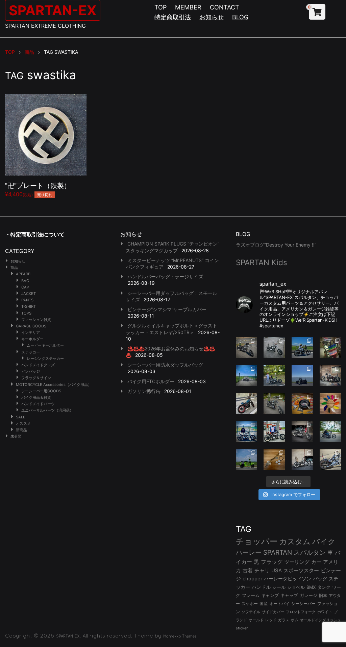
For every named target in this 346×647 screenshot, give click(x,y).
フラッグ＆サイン (36, 377)
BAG (25, 280)
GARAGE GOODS (31, 326)
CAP (25, 287)
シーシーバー (303, 603)
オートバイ (279, 603)
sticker (242, 628)
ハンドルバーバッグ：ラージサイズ (165, 276)
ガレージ (308, 595)
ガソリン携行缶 (143, 391)
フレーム (251, 595)
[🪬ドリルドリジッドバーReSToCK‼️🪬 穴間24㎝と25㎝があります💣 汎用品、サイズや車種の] (330, 459)
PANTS (27, 300)
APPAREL (24, 274)
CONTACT (224, 7)
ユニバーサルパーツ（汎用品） (47, 410)
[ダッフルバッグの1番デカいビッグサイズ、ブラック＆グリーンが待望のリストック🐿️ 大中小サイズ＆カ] (274, 403)
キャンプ (270, 595)
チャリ (262, 571)
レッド (270, 620)
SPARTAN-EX (53, 10)
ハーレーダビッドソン (287, 578)
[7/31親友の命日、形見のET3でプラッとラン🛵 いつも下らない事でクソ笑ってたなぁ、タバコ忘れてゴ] (274, 375)
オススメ (23, 423)
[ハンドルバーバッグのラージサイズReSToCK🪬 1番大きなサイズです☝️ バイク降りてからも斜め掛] (246, 347)
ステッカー (30, 352)
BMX (311, 587)
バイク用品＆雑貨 (36, 397)
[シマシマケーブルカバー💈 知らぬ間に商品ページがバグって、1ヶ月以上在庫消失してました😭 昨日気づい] (330, 347)
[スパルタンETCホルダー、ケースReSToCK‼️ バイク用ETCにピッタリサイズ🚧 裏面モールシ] (330, 375)
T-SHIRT (28, 306)
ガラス (283, 620)
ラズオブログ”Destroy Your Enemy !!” (276, 245)
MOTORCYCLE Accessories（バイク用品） (54, 384)
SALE (20, 417)
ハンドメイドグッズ (38, 365)
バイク (324, 541)
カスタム (295, 541)
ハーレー (249, 552)
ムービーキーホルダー (45, 345)
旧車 (323, 595)
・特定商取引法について (35, 234)
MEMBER (188, 7)
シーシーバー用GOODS (41, 391)
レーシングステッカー (45, 358)
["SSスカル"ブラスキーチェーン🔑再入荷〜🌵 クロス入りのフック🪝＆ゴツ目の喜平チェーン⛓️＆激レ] (274, 459)
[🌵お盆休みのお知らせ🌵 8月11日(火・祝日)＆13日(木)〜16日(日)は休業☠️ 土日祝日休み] (302, 375)
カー (316, 562)
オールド (256, 620)
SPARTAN (277, 552)
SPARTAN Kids (261, 262)
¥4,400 (38, 189)
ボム (294, 620)
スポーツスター (301, 571)
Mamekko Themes (180, 636)
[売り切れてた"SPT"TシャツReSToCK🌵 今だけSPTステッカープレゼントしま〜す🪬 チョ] (274, 431)
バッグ (320, 578)
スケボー (250, 603)
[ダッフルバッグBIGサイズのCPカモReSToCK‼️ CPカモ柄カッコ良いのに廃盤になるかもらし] (302, 459)
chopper (252, 579)
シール (279, 587)
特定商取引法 (172, 17)
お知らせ (211, 17)
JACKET (28, 293)
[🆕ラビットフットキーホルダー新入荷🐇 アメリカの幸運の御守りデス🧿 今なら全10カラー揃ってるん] (330, 403)
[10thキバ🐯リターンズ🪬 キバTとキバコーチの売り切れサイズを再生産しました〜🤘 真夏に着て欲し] (246, 431)
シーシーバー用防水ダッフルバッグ (165, 365)
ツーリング (297, 562)
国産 (264, 603)
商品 (14, 267)
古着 (248, 570)
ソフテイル (251, 611)
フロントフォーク (301, 611)
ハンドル (261, 587)
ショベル (296, 587)
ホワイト (324, 611)
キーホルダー (32, 339)
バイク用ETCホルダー (150, 381)
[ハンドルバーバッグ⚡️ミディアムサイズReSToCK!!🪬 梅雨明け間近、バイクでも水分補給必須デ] (302, 431)
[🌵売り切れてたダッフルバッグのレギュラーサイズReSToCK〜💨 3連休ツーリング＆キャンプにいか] (330, 431)
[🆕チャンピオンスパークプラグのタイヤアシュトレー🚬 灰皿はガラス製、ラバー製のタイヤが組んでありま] (302, 403)
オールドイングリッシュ (320, 620)
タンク (323, 587)
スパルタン (310, 552)
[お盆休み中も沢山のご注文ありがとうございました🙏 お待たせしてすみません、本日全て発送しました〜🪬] (274, 347)
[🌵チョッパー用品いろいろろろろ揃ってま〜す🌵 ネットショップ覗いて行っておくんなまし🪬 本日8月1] (302, 347)
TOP (160, 7)
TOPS (26, 313)
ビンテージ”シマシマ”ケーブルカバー (166, 309)
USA (276, 571)
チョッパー (257, 541)
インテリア (30, 332)
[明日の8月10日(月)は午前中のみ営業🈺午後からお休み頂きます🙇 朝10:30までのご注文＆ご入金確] (246, 375)
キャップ (289, 595)
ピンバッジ (30, 371)
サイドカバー (273, 611)
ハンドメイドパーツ (38, 403)
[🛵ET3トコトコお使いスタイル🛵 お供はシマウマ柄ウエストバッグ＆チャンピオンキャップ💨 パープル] (246, 459)
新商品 (21, 430)
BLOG (240, 17)
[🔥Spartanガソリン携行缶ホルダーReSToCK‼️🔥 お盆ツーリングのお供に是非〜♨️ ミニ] (246, 403)
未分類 (16, 436)
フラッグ (271, 562)
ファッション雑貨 (36, 319)
